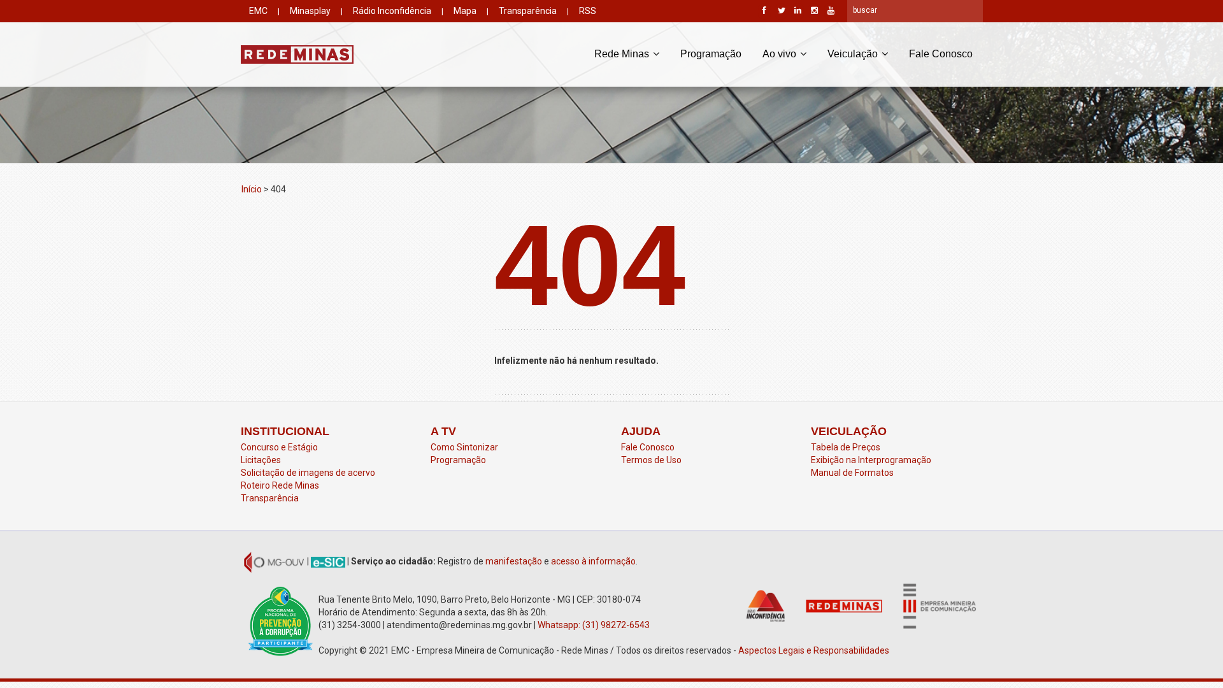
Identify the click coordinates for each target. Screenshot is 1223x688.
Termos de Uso (651, 460)
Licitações (261, 460)
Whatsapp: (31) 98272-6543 (594, 625)
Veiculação (853, 53)
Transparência (528, 11)
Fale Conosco (941, 53)
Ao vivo (780, 53)
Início (251, 189)
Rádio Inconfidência (392, 11)
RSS (587, 11)
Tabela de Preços (845, 447)
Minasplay (310, 11)
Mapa (465, 11)
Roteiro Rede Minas (280, 485)
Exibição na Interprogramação (871, 460)
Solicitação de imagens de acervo (308, 473)
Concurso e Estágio (279, 447)
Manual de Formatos (852, 473)
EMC (258, 11)
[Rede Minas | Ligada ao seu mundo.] (297, 54)
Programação (710, 53)
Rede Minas (623, 53)
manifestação (513, 561)
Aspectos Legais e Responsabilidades (814, 650)
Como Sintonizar (464, 447)
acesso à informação (593, 561)
